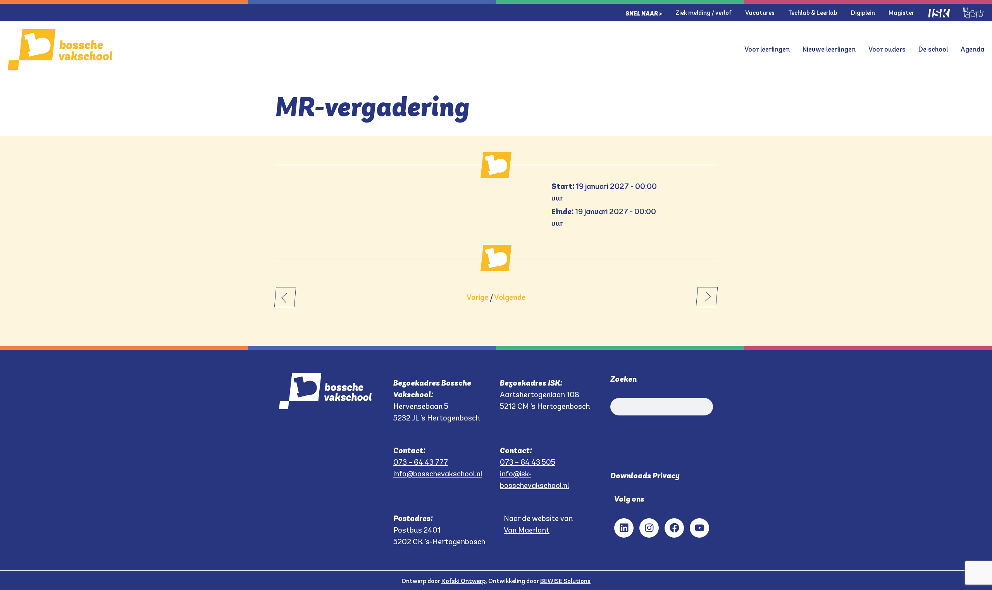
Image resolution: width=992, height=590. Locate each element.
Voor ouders (887, 49)
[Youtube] (699, 528)
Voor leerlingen (767, 49)
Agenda (972, 49)
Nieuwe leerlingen (829, 49)
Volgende (509, 297)
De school (933, 49)
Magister (901, 12)
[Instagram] (649, 528)
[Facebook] (674, 528)
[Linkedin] (624, 528)
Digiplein (863, 12)
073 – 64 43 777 (420, 462)
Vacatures (760, 12)
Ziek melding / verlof (703, 12)
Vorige (477, 297)
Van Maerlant (526, 530)
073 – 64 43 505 (527, 462)
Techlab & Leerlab (812, 12)
